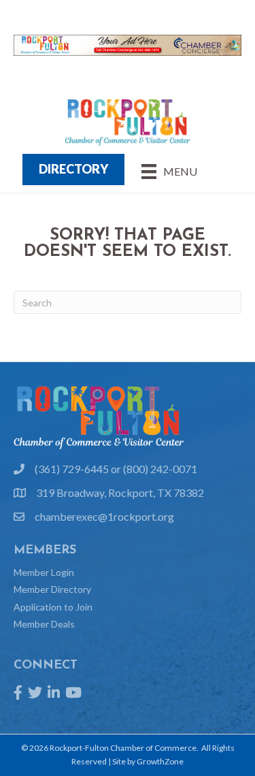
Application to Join (53, 607)
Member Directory (52, 589)
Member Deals (44, 624)
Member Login (44, 572)
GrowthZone (160, 761)
